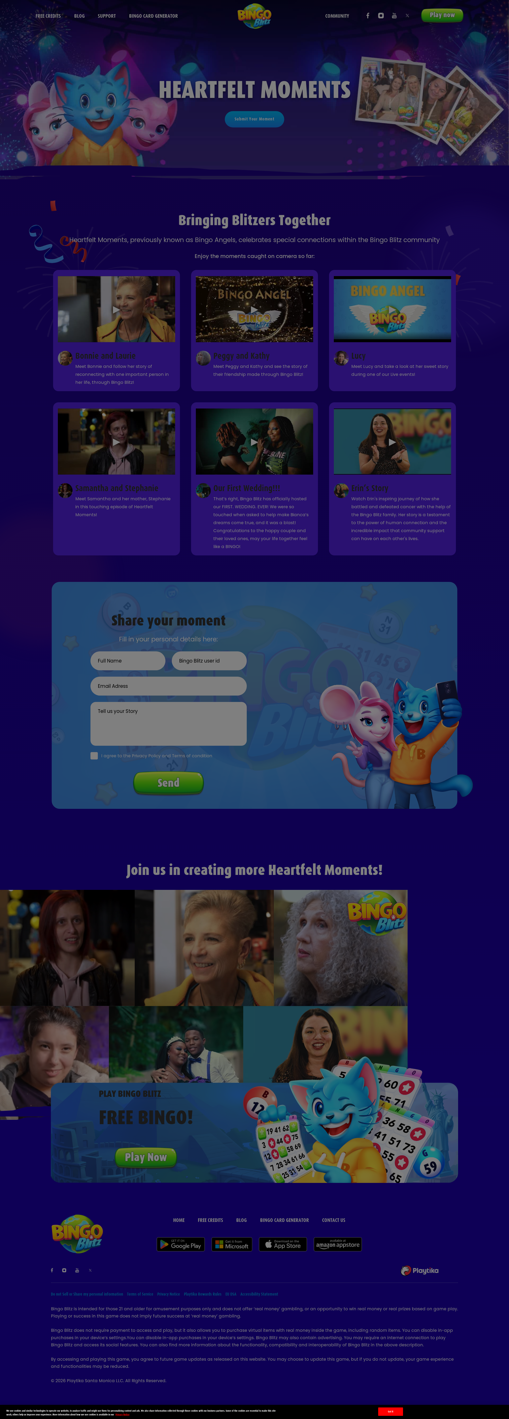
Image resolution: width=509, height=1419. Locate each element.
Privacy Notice (122, 1414)
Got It (390, 1411)
